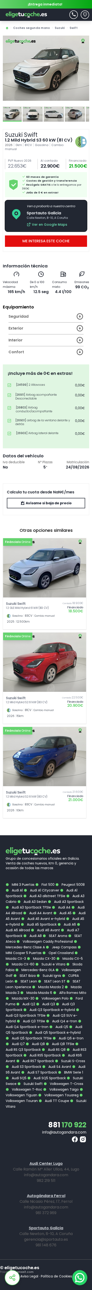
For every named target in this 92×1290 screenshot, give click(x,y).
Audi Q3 (48, 1004)
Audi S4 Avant (59, 1066)
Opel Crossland (61, 952)
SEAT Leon (28, 981)
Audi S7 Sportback (41, 1072)
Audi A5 (65, 913)
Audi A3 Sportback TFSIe (31, 907)
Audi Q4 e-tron (64, 1021)
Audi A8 (35, 935)
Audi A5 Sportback (41, 924)
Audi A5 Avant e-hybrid (45, 918)
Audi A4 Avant (40, 913)
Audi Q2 (28, 1004)
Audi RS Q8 (56, 1049)
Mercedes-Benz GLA (37, 970)
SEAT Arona (57, 935)
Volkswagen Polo (55, 998)
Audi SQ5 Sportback (49, 1078)
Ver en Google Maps (49, 224)
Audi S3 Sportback (26, 1066)
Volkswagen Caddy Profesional (47, 941)
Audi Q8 (38, 1044)
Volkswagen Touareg (61, 1095)
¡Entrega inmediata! (45, 4)
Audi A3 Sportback (68, 901)
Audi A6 (69, 924)
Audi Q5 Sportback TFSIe (31, 1038)
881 (67, 1125)
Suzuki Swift (33, 1083)
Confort (16, 352)
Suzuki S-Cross (72, 1061)
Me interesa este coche (46, 241)
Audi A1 (17, 890)
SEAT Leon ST (54, 981)
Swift (74, 28)
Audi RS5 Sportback (45, 1055)
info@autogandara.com (64, 1132)
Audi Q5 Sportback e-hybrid (57, 1032)
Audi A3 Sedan (35, 901)
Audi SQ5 (18, 1078)
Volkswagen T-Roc (26, 1089)
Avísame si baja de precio (48, 503)
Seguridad (18, 316)
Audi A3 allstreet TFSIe (47, 896)
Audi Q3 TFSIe (33, 1021)
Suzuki (60, 28)
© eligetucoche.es (19, 1267)
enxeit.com (25, 1272)
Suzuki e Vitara (53, 964)
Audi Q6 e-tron (71, 1038)
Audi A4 (64, 907)
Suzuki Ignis (51, 975)
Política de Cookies (56, 1276)
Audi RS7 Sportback (37, 1061)
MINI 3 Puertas (22, 884)
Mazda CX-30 (43, 958)
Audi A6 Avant (48, 930)
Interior (15, 340)
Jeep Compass (64, 947)
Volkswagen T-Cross (66, 1083)
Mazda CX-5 (72, 958)
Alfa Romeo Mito (72, 992)
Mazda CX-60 (22, 964)
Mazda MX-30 (22, 998)
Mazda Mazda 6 (38, 992)
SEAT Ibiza (27, 975)
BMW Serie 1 (73, 1072)
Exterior (15, 328)
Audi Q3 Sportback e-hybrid (52, 1009)
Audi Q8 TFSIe (62, 1044)
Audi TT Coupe (56, 1100)
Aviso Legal (29, 1276)
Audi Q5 (61, 1026)
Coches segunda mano (31, 28)
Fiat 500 (47, 884)
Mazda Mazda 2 (50, 987)
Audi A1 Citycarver (44, 890)
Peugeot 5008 (73, 884)
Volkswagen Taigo (63, 1089)
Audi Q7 (18, 1044)
